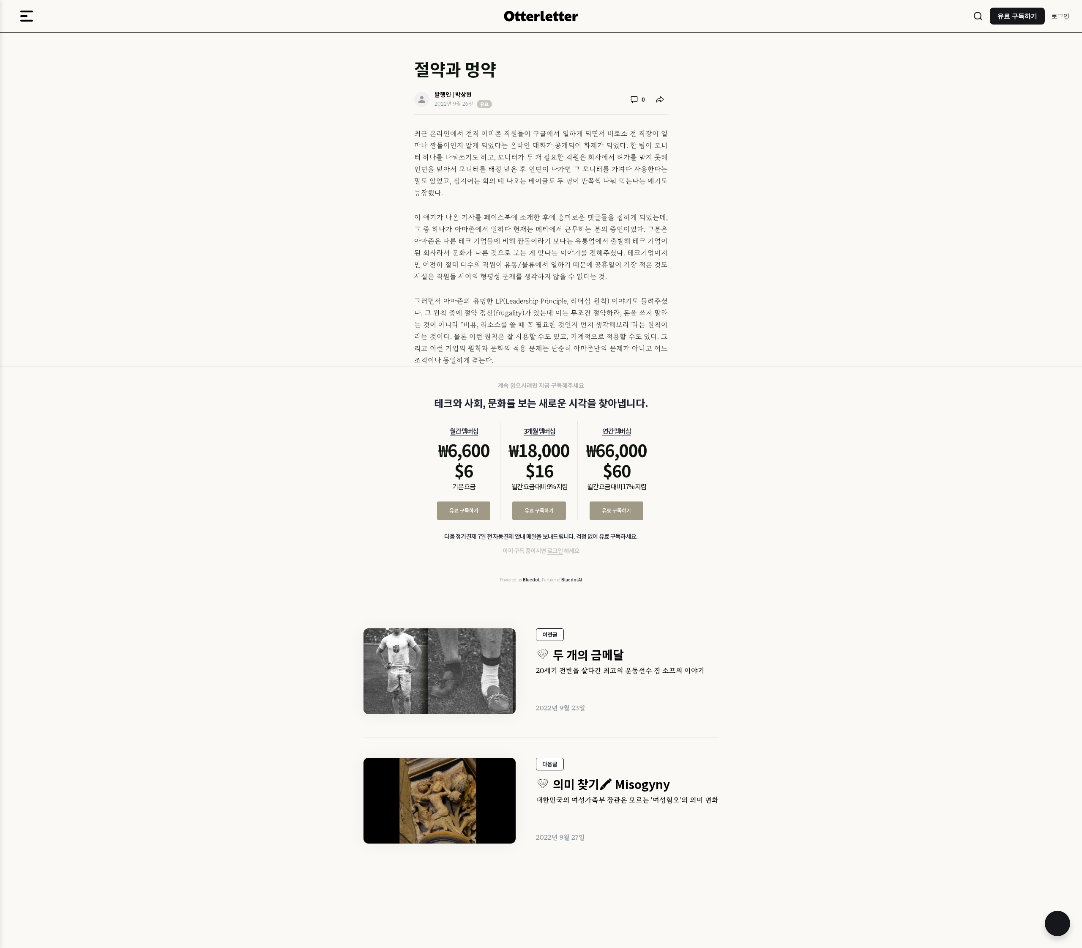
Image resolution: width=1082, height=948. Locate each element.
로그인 (1060, 15)
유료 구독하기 (463, 510)
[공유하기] (660, 99)
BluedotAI (571, 579)
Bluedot (531, 579)
